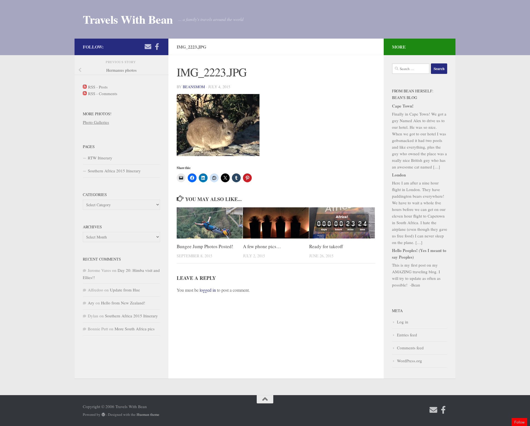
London (399, 175)
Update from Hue (125, 290)
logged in (208, 290)
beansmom (194, 86)
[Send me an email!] (148, 46)
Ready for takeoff (326, 246)
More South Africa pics (135, 328)
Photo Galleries (96, 122)
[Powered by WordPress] (103, 414)
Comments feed (410, 347)
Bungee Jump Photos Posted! (205, 246)
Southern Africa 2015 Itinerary (114, 170)
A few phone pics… (262, 246)
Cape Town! (403, 106)
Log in (402, 322)
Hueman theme (148, 414)
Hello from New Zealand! (123, 303)
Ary (91, 303)
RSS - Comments (102, 93)
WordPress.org (409, 360)
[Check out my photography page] (156, 46)
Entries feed (407, 334)
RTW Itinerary (100, 157)
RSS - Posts (97, 87)
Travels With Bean (128, 19)
